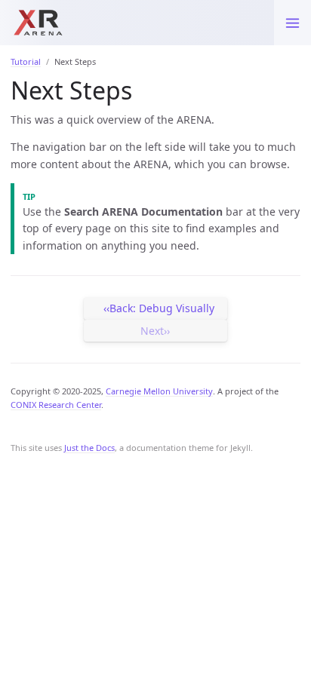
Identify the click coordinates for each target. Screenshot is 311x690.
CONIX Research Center (56, 404)
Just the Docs (89, 447)
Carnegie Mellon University (159, 391)
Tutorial (26, 61)
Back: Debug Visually (161, 308)
